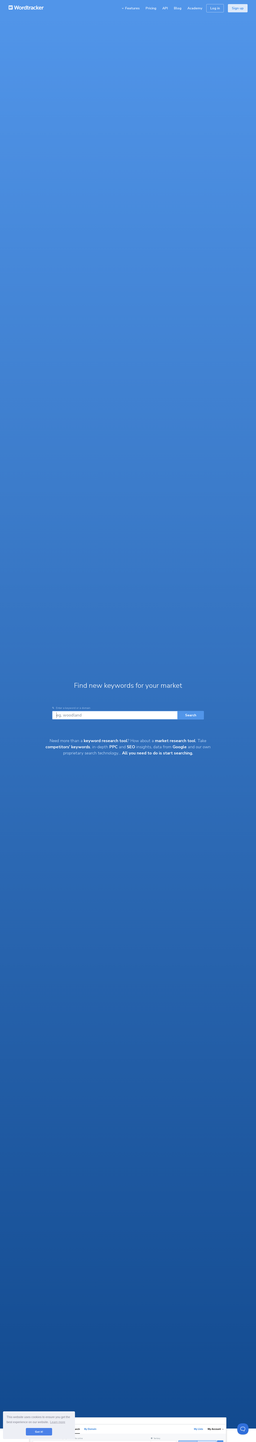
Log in (215, 8)
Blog (177, 8)
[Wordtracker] (27, 4)
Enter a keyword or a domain (72, 708)
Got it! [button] (39, 1431)
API (165, 8)
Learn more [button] (57, 1422)
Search (190, 715)
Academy (194, 8)
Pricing (151, 8)
